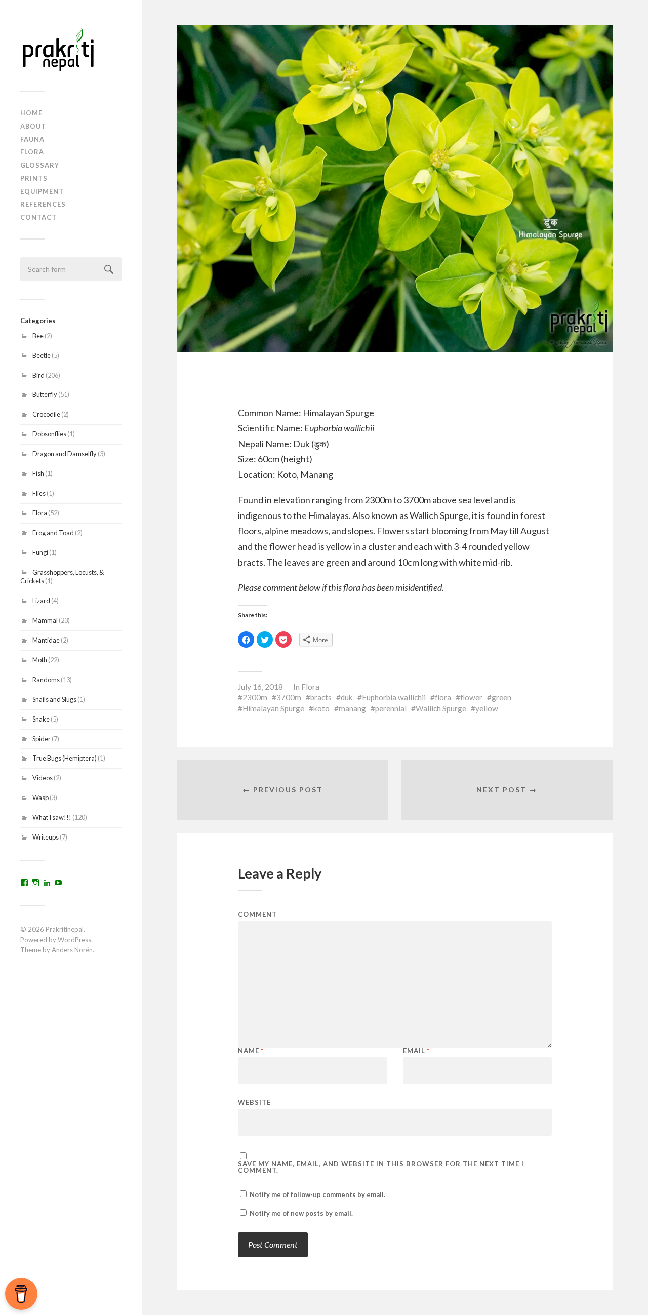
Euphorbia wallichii (394, 697)
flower (471, 697)
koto (321, 708)
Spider (41, 739)
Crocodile (46, 414)
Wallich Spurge (441, 708)
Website (254, 1102)
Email (416, 1051)
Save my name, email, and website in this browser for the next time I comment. (381, 1167)
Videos (42, 778)
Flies (39, 493)
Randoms (46, 679)
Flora (32, 152)
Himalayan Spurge (273, 708)
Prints (34, 178)
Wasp (40, 797)
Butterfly (44, 394)
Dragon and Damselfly (64, 454)
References (43, 204)
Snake (41, 719)
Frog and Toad (53, 533)
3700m (288, 697)
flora (443, 697)
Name (251, 1051)
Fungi (40, 552)
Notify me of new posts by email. (301, 1213)
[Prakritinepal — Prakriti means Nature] (71, 49)
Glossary (39, 165)
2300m (254, 697)
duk (347, 697)
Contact (38, 217)
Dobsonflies (49, 434)
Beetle (41, 355)
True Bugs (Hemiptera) (64, 758)
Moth (39, 660)
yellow (486, 708)
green (501, 697)
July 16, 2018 (260, 686)
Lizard (41, 600)
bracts (321, 697)
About (33, 126)
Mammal (45, 620)
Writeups (45, 837)
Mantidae (46, 640)
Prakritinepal (65, 929)
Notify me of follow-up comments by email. (317, 1194)
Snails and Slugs (54, 699)
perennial (391, 708)
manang (352, 708)
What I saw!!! (51, 817)
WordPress (74, 940)
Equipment (42, 191)
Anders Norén (72, 950)
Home (31, 113)
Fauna (32, 139)
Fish (38, 473)
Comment (257, 914)
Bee (38, 336)
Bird (38, 375)
